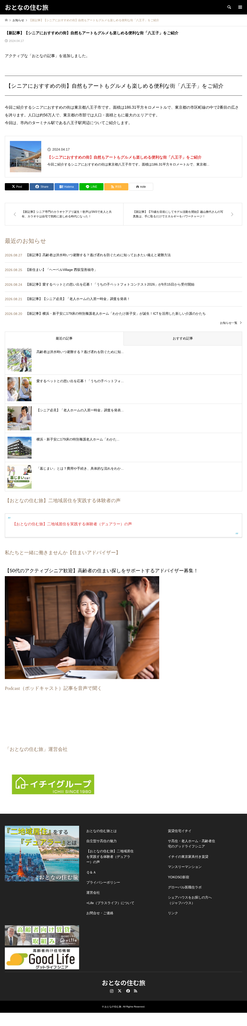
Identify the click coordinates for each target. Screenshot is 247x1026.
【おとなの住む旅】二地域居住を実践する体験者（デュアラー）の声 (72, 524)
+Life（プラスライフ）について (110, 903)
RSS (135, 991)
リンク (173, 913)
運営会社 (93, 892)
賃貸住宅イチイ (180, 831)
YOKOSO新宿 (178, 877)
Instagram (111, 991)
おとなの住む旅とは (101, 831)
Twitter (119, 991)
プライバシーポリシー (103, 882)
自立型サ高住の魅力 (101, 841)
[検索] (229, 7)
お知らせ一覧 (228, 323)
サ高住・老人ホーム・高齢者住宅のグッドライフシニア (191, 843)
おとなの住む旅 (123, 982)
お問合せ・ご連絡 (99, 913)
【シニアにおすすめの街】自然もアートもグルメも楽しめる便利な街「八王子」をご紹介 (124, 157)
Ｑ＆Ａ (91, 872)
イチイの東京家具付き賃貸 (188, 857)
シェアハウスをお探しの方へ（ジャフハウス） (190, 900)
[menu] (240, 7)
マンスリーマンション (185, 867)
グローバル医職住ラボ (185, 887)
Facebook (127, 991)
